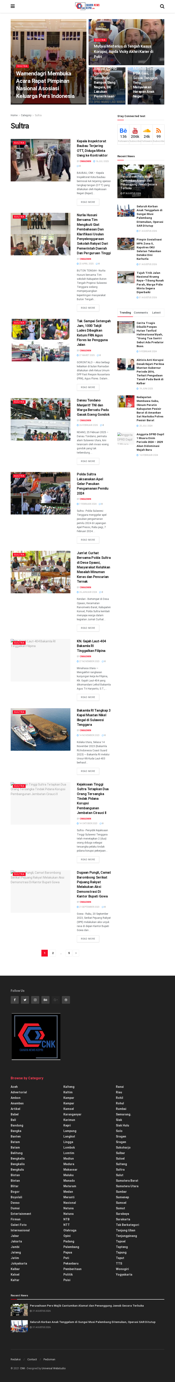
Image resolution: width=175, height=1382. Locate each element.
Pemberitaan (72, 1269)
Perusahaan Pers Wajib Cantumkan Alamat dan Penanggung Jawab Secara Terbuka (87, 1305)
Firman (15, 1219)
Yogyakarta (124, 1274)
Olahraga (69, 1230)
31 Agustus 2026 (131, 193)
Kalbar (15, 1269)
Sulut (119, 1175)
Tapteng (122, 1247)
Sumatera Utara (127, 1186)
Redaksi (16, 1359)
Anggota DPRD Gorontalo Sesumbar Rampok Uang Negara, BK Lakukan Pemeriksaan (105, 82)
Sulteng (121, 1164)
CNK (22, 1368)
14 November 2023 (89, 735)
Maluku (68, 1175)
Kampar (68, 1097)
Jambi (15, 1247)
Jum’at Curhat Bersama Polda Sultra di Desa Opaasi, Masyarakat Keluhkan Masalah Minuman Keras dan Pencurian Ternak (94, 567)
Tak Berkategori (127, 1225)
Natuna (68, 1208)
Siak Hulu (122, 1125)
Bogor (15, 1191)
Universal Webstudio (54, 1368)
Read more (88, 202)
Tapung (121, 1252)
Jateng (16, 1252)
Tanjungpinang (126, 1236)
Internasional (20, 1230)
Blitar (15, 1186)
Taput (120, 1258)
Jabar (15, 1236)
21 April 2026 (41, 104)
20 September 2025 (106, 104)
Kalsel (15, 1274)
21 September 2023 (89, 907)
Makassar (70, 1169)
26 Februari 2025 (88, 425)
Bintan (15, 1175)
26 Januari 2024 (88, 592)
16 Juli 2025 (102, 161)
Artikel (15, 1109)
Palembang (71, 1247)
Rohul (120, 1103)
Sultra (22, 66)
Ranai (120, 1086)
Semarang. (123, 1114)
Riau (119, 1092)
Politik (68, 1274)
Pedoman (49, 1359)
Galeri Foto (19, 1225)
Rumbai (121, 1109)
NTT (66, 1225)
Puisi (66, 1280)
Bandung (17, 1125)
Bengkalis (18, 1158)
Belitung (17, 1153)
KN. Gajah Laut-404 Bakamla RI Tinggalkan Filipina (91, 646)
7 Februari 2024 (88, 504)
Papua (67, 1252)
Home (14, 115)
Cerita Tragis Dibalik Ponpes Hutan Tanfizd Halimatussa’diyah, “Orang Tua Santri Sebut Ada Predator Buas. (150, 334)
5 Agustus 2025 (143, 104)
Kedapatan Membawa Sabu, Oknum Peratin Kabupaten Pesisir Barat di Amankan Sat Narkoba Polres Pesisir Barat (150, 409)
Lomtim (68, 1153)
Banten (16, 1136)
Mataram (69, 1186)
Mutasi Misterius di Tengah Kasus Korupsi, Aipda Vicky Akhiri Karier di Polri (123, 51)
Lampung (69, 1131)
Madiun (68, 1158)
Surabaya (122, 1213)
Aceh (14, 1086)
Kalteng (68, 1086)
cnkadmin (24, 104)
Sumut (120, 1208)
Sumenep (122, 1197)
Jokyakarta (19, 1263)
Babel (15, 1114)
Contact (32, 1359)
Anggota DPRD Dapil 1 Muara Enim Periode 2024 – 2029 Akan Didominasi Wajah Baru (150, 442)
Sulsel (120, 1158)
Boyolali (16, 1197)
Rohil (119, 1097)
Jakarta (16, 1241)
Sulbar (120, 1153)
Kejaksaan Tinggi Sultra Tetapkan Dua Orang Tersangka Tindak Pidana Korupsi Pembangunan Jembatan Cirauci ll (93, 798)
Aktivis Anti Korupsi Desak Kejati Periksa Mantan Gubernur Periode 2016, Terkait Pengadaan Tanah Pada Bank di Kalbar (150, 371)
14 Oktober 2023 (88, 823)
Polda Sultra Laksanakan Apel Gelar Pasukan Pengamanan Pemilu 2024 (92, 483)
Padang (68, 1241)
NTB (66, 1219)
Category (26, 115)
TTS (119, 1263)
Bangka (16, 1131)
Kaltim (68, 1092)
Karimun (69, 1120)
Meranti (68, 1197)
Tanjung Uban (125, 1230)
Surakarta (123, 1219)
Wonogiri (122, 1269)
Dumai (15, 1208)
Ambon (15, 1097)
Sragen (121, 1136)
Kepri (67, 1125)
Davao (15, 1202)
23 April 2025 (86, 264)
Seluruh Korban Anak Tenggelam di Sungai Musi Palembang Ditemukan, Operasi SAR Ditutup (93, 1322)
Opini (67, 1236)
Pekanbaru (71, 1263)
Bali (13, 1120)
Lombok (69, 1147)
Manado (69, 1180)
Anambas (17, 1103)
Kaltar (15, 1280)
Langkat (69, 1136)
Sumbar (121, 1191)
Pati (66, 1258)
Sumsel (121, 1202)
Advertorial (19, 1092)
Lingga (68, 1142)
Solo (119, 1131)
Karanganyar (72, 1114)
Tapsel (120, 1241)
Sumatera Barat (127, 1180)
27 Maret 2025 (87, 355)
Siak (119, 1120)
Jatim (15, 1258)
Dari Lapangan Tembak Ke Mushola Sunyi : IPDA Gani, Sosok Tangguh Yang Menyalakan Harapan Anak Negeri (145, 78)
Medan (68, 1191)
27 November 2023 (89, 661)
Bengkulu (17, 1169)
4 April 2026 (102, 65)
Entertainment (21, 1213)
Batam (15, 1142)
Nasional (69, 1202)
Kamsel (68, 1109)
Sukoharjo (123, 1147)
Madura (68, 1164)
